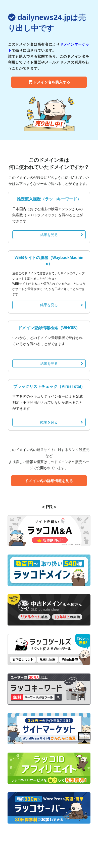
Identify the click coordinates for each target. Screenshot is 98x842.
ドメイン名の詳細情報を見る (49, 481)
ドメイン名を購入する (51, 82)
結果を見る (49, 235)
